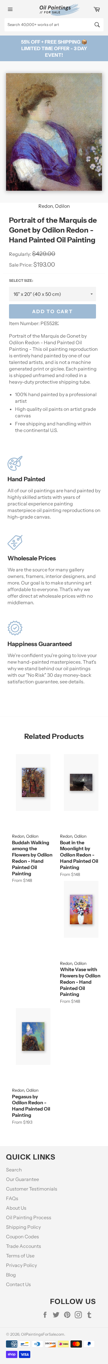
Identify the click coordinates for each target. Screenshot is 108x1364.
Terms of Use (20, 1256)
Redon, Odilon (54, 206)
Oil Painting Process (28, 1217)
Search (14, 1170)
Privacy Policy (21, 1265)
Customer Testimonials (31, 1189)
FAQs (12, 1198)
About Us (16, 1208)
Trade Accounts (23, 1246)
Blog (11, 1275)
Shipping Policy (23, 1227)
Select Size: (21, 280)
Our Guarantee (22, 1179)
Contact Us (18, 1284)
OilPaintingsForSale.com (42, 1334)
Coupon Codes (22, 1237)
